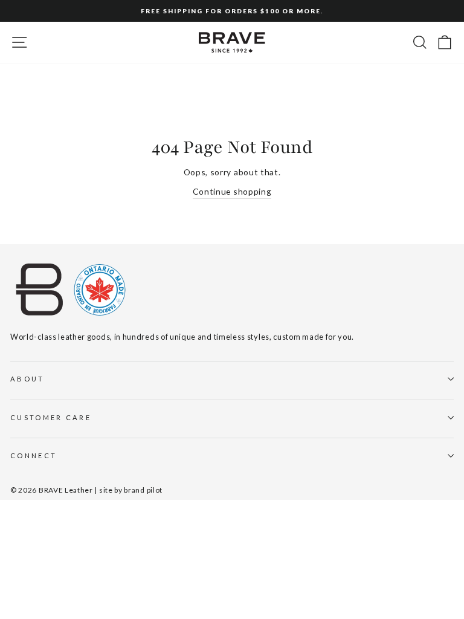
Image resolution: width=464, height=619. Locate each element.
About (27, 379)
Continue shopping (232, 191)
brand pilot (143, 489)
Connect (33, 455)
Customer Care (50, 417)
